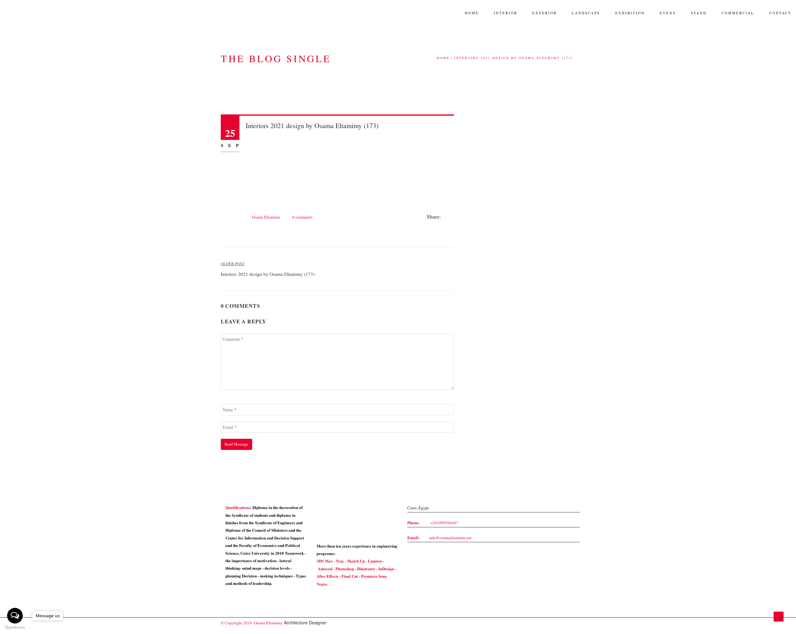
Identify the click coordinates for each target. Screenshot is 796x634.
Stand (699, 13)
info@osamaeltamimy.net (450, 537)
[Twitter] (452, 217)
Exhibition (630, 13)
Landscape (586, 13)
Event (668, 13)
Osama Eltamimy (266, 217)
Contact (780, 13)
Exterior (544, 13)
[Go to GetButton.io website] (15, 628)
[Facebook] (445, 217)
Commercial (738, 13)
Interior (505, 13)
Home (472, 13)
